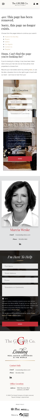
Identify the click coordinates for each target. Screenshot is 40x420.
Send (20, 159)
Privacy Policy (21, 140)
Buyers (7, 39)
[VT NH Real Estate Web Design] (20, 415)
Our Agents (8, 44)
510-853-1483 (23, 239)
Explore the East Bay (11, 37)
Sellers (7, 42)
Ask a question (37, 4)
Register (7, 49)
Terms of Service (12, 315)
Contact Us (8, 47)
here (30, 70)
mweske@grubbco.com (22, 235)
